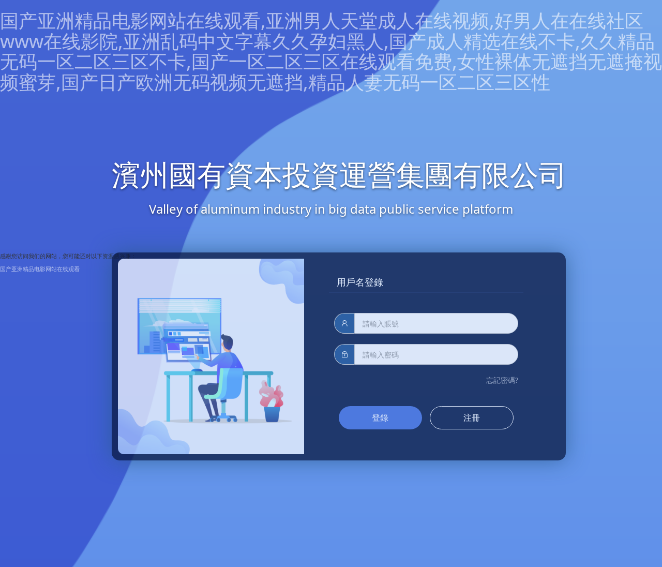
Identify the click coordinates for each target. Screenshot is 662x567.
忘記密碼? (502, 380)
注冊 (471, 417)
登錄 (380, 417)
